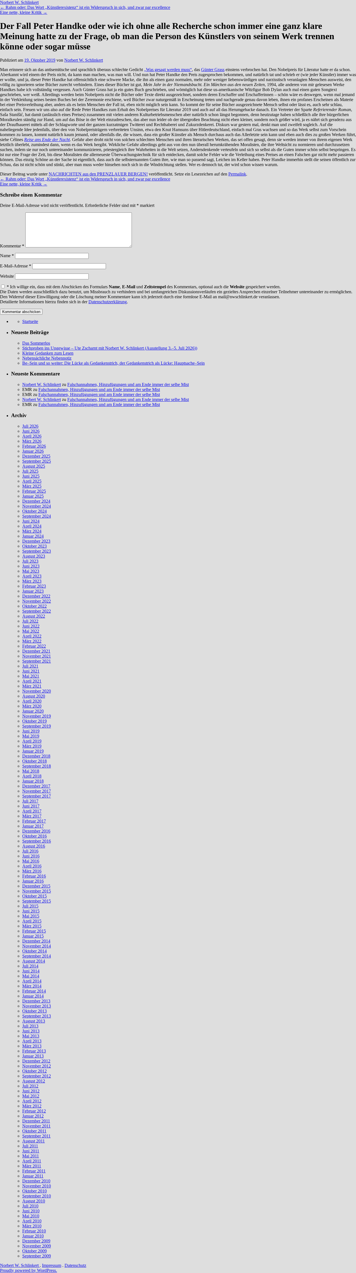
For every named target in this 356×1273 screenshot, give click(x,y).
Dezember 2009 (36, 1241)
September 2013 (36, 1016)
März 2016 (31, 871)
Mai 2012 (30, 1096)
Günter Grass (212, 69)
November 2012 (36, 1066)
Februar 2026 (34, 446)
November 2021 (36, 656)
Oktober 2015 (34, 896)
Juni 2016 (30, 856)
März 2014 (31, 986)
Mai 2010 (30, 1216)
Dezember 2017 (36, 786)
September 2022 (36, 611)
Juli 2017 (30, 801)
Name (7, 255)
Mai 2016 (30, 861)
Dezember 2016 (36, 831)
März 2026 (31, 441)
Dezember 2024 (36, 501)
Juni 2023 (30, 566)
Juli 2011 (30, 1146)
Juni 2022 (30, 626)
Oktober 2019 (34, 721)
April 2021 (31, 681)
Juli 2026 (30, 426)
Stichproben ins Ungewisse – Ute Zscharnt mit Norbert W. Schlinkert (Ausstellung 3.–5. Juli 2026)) (109, 348)
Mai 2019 (30, 736)
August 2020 (33, 696)
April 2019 (31, 741)
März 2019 (31, 746)
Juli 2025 (30, 471)
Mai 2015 (30, 916)
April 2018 (31, 776)
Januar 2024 (33, 536)
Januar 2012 (33, 1116)
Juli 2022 (30, 621)
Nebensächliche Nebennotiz (46, 358)
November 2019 (36, 716)
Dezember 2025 (36, 456)
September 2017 (36, 796)
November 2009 (36, 1246)
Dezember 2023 (36, 541)
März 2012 (31, 1106)
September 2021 (36, 661)
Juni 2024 (30, 521)
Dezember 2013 (36, 1001)
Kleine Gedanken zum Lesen (47, 353)
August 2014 (33, 961)
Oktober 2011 (34, 1131)
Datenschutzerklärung (107, 301)
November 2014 (36, 946)
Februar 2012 (34, 1111)
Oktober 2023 (34, 546)
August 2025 (33, 466)
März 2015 (31, 926)
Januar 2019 (33, 751)
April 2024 (31, 526)
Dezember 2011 (36, 1121)
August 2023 (33, 556)
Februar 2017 (34, 821)
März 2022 (31, 641)
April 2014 (31, 981)
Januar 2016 (33, 881)
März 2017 (31, 816)
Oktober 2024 (34, 511)
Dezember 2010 (36, 1181)
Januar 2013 (33, 1056)
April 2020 (31, 701)
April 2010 (31, 1221)
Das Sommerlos (36, 343)
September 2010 (36, 1196)
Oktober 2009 (34, 1251)
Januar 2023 (33, 591)
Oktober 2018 (34, 761)
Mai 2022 (30, 631)
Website (7, 276)
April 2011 (31, 1161)
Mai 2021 (30, 676)
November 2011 (36, 1126)
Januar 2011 (32, 1176)
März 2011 (31, 1166)
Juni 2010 (30, 1211)
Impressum (51, 1265)
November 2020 (36, 691)
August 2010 (33, 1201)
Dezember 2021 (36, 651)
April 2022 (31, 636)
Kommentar (12, 246)
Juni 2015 (30, 911)
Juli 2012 (30, 1086)
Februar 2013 (34, 1051)
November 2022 (36, 601)
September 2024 (36, 516)
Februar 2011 (34, 1171)
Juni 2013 (30, 1031)
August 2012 (33, 1081)
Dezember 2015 (36, 886)
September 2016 (36, 841)
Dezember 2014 (36, 941)
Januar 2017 (33, 826)
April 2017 (31, 811)
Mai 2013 (30, 1036)
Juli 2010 (30, 1206)
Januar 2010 (33, 1236)
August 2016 (33, 846)
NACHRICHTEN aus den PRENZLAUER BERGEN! (98, 174)
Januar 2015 (33, 936)
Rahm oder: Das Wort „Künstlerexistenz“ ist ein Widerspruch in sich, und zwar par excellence (85, 7)
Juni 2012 (30, 1091)
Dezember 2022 (36, 596)
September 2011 (36, 1136)
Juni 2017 (30, 806)
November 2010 (36, 1186)
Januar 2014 (33, 996)
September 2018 (36, 766)
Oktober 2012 (34, 1071)
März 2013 (31, 1046)
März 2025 (31, 486)
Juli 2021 (30, 666)
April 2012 (31, 1101)
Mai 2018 (30, 771)
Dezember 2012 (36, 1061)
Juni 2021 (30, 671)
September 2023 (36, 551)
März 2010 (31, 1226)
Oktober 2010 (34, 1191)
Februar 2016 (34, 876)
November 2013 (36, 1006)
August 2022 (33, 616)
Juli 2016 (30, 851)
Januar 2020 (33, 711)
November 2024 (36, 506)
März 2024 (31, 531)
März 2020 (31, 706)
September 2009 (36, 1256)
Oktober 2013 (34, 1011)
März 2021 (31, 686)
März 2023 (31, 581)
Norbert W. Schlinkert (19, 2)
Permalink (237, 174)
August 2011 (33, 1141)
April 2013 (31, 1041)
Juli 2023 (30, 561)
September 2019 (36, 726)
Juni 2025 (30, 476)
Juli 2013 (30, 1026)
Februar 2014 (34, 991)
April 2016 (31, 866)
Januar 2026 (33, 451)
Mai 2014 (30, 976)
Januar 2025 (33, 496)
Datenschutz (75, 1265)
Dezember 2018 (36, 756)
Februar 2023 (34, 586)
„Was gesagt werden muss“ (168, 69)
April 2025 (31, 481)
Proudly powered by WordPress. (28, 1270)
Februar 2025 (34, 491)
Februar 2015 (34, 931)
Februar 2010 (34, 1231)
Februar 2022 (34, 646)
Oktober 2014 (34, 951)
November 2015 (36, 891)
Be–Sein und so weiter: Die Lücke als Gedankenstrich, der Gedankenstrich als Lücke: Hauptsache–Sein (113, 363)
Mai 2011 (30, 1156)
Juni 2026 (30, 431)
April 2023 (31, 576)
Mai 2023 (30, 571)
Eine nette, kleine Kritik (23, 12)
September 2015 (36, 901)
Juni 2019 (30, 731)
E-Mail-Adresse (15, 266)
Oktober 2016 (34, 836)
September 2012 (36, 1076)
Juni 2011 (30, 1151)
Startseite (30, 321)
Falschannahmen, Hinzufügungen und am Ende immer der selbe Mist (128, 384)
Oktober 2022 (34, 606)
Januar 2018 (33, 781)
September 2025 (36, 461)
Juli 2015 (30, 906)
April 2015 (31, 921)
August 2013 (33, 1021)
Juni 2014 (30, 971)
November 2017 (36, 791)
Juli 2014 (30, 966)
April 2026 (31, 436)
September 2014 (36, 956)
